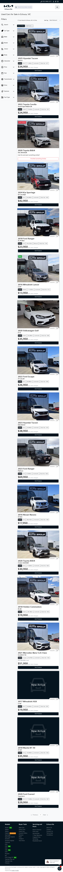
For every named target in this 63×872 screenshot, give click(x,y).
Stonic (7, 827)
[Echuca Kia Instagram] (58, 1)
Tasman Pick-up (9, 859)
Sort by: (46, 20)
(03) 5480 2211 (47, 1)
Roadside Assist (37, 841)
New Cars (21, 827)
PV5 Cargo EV (9, 857)
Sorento (7, 839)
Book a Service (37, 829)
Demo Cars (22, 829)
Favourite (52, 56)
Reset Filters (21, 26)
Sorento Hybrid (9, 840)
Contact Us (49, 831)
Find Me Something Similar (38, 159)
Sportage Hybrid (10, 837)
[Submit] (16, 7)
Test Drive (22, 840)
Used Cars (22, 831)
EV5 (6, 848)
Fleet (20, 837)
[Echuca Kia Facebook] (56, 1)
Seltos (7, 829)
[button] (57, 7)
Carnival (7, 842)
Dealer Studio (15, 870)
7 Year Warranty (37, 835)
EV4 (6, 846)
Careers (48, 829)
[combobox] (23, 7)
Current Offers (23, 833)
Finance (21, 835)
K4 (6, 855)
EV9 (6, 852)
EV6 (6, 850)
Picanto (7, 853)
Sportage (7, 835)
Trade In (21, 839)
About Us (49, 827)
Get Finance (38, 70)
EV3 (6, 844)
